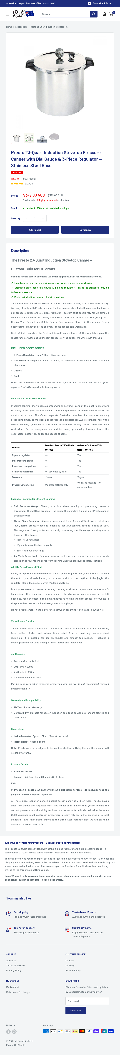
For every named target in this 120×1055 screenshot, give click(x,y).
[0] (111, 14)
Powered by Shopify (16, 1045)
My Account (12, 986)
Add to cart (35, 229)
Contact (69, 960)
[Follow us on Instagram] (14, 1031)
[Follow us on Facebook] (8, 1031)
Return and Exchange (18, 992)
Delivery (70, 965)
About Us (11, 960)
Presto (15, 179)
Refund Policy (73, 970)
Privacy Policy (13, 970)
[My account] (104, 14)
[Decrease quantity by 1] (26, 218)
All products (21, 26)
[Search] (94, 14)
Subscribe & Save (102, 3)
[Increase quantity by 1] (43, 218)
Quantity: (16, 218)
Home (9, 26)
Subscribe (75, 1010)
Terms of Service (15, 965)
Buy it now (85, 229)
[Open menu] (7, 14)
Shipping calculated (47, 200)
